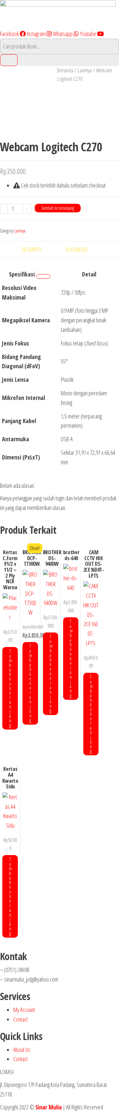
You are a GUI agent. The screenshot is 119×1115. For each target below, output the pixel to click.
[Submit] (9, 60)
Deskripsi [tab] (32, 249)
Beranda (65, 70)
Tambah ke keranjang (57, 208)
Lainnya (85, 70)
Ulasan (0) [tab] (76, 249)
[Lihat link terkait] (43, 276)
